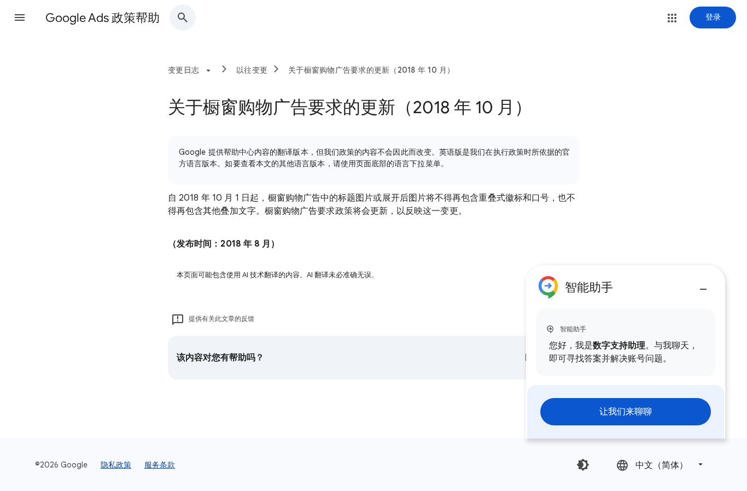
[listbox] (660, 464)
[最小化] (703, 285)
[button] (20, 17)
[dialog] (625, 352)
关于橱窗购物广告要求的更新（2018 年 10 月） (371, 70)
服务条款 (159, 465)
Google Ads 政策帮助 (102, 17)
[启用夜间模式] (583, 465)
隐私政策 (116, 465)
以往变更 (251, 70)
